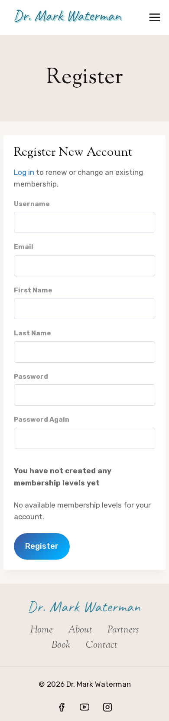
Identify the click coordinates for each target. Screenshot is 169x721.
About (80, 630)
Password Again (41, 419)
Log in (24, 172)
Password (31, 376)
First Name (33, 290)
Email (23, 247)
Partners (123, 630)
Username (32, 204)
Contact (101, 645)
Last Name (32, 333)
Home (41, 630)
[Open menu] (155, 17)
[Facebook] (61, 707)
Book (61, 645)
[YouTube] (84, 707)
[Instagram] (107, 707)
